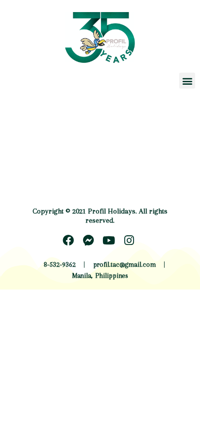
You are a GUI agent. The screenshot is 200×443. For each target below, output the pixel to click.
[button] (187, 81)
